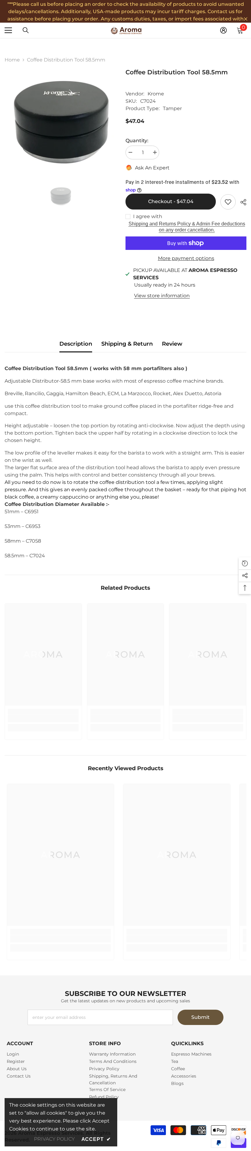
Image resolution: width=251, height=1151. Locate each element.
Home (12, 60)
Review (172, 343)
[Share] (241, 202)
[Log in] (223, 30)
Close (245, 19)
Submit (200, 1017)
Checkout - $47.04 (170, 201)
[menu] (8, 30)
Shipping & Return (127, 343)
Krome (156, 94)
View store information (162, 296)
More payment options (186, 258)
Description (75, 343)
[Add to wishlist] (228, 202)
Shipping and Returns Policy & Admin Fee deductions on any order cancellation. (187, 226)
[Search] (25, 30)
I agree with (147, 216)
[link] (43, 718)
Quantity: (137, 140)
